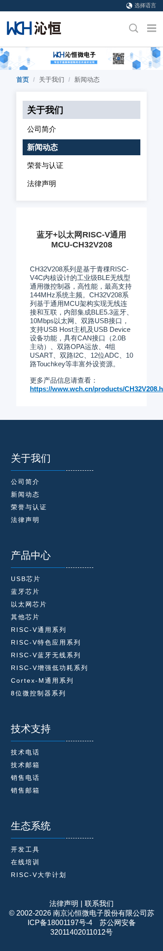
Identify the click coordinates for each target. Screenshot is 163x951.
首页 (22, 79)
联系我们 (99, 903)
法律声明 (63, 903)
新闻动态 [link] (87, 79)
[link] (22, 79)
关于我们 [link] (51, 79)
